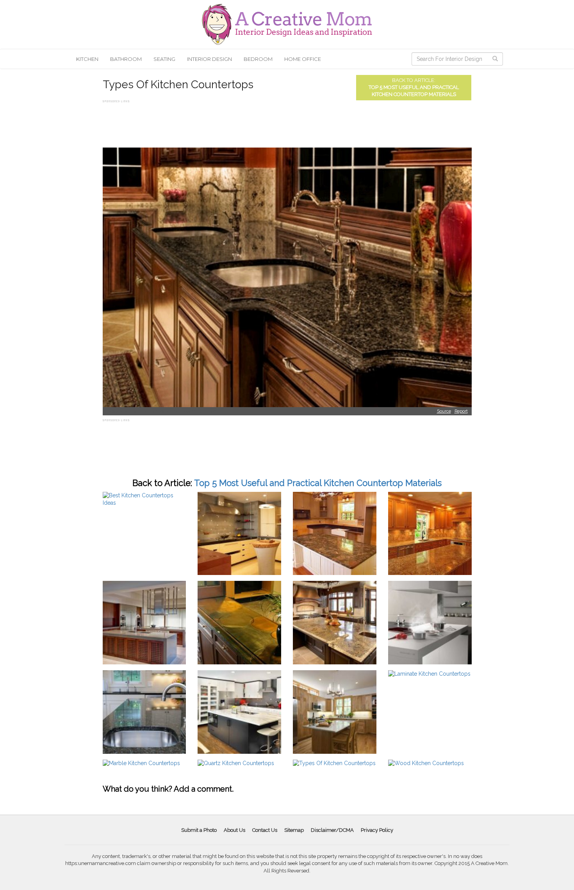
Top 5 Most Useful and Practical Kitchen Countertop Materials (318, 483)
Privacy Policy (377, 830)
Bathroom (126, 59)
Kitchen (87, 59)
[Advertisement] (245, 122)
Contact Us (264, 830)
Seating (164, 59)
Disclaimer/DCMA (332, 830)
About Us (234, 830)
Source (444, 411)
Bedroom (258, 59)
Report (461, 411)
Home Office (302, 59)
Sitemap (294, 830)
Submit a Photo (199, 830)
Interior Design (209, 59)
